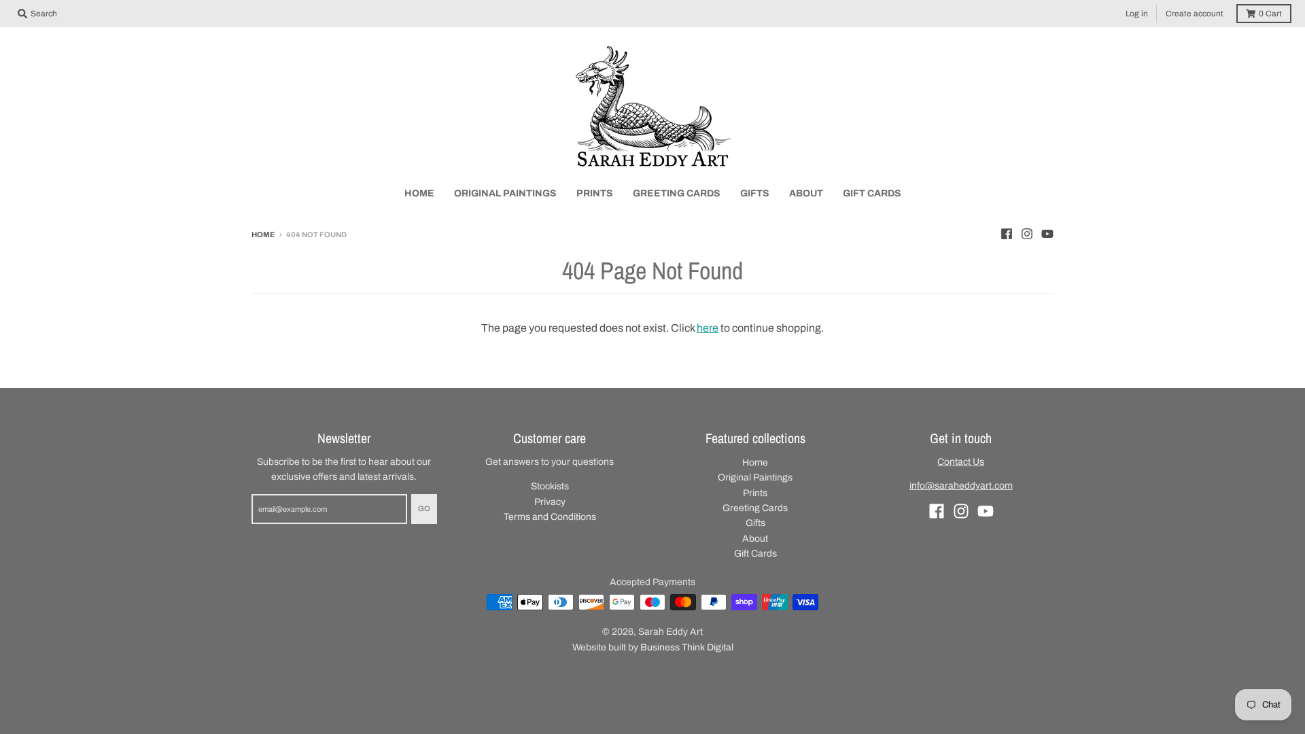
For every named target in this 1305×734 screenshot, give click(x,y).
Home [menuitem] (419, 193)
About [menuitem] (806, 193)
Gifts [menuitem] (754, 193)
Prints (755, 493)
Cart (1270, 13)
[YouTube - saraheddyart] (1047, 234)
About (755, 539)
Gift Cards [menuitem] (872, 193)
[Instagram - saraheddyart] (1027, 234)
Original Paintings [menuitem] (505, 193)
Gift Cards (755, 553)
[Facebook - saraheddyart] (1006, 234)
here (707, 328)
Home (263, 234)
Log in (1137, 13)
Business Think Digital (686, 647)
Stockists (550, 486)
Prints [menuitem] (594, 193)
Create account (1194, 13)
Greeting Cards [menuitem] (676, 193)
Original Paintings (755, 477)
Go (424, 508)
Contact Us (960, 462)
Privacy (550, 502)
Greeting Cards (755, 508)
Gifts (755, 523)
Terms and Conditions (550, 517)
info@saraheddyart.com (961, 485)
